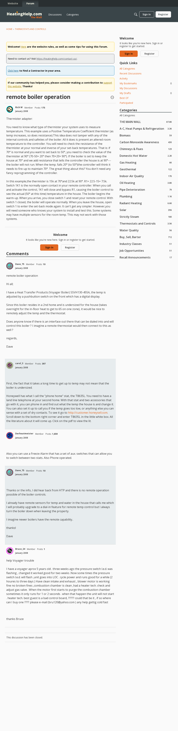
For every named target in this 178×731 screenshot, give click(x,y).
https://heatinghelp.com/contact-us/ (57, 58)
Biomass (146, 135)
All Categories (127, 68)
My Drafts (146, 93)
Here (23, 46)
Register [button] (70, 247)
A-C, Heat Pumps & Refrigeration (146, 128)
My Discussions (128, 88)
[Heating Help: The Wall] (24, 14)
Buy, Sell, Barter (146, 237)
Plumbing (146, 196)
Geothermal (146, 169)
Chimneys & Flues (146, 149)
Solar (146, 210)
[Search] (136, 14)
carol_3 (19, 363)
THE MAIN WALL (146, 122)
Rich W (19, 107)
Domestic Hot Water (146, 155)
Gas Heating (146, 162)
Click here (13, 70)
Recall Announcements (146, 257)
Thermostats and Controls (146, 223)
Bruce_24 (20, 548)
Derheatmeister (24, 433)
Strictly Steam (146, 216)
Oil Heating (146, 183)
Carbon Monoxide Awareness (146, 142)
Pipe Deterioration (146, 189)
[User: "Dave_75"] (9, 265)
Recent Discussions (130, 73)
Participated (126, 102)
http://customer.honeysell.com (87, 413)
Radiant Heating (146, 203)
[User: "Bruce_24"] (9, 550)
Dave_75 (19, 264)
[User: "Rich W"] (9, 109)
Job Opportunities (146, 250)
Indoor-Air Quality (146, 176)
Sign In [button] (49, 247)
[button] (112, 97)
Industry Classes (146, 244)
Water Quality (146, 230)
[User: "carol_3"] (9, 365)
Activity (124, 78)
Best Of (124, 98)
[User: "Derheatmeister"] (9, 435)
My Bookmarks (146, 83)
